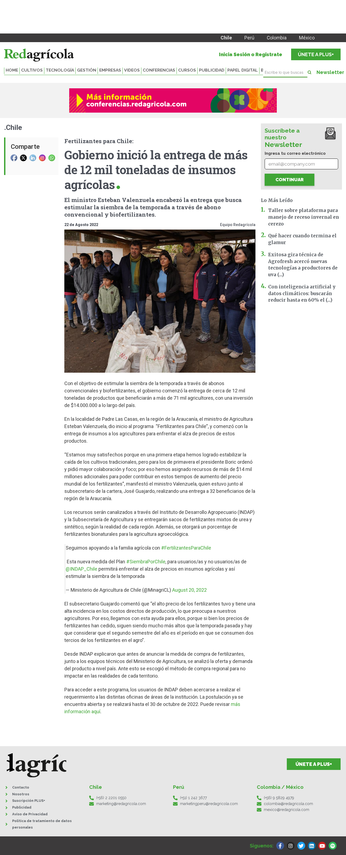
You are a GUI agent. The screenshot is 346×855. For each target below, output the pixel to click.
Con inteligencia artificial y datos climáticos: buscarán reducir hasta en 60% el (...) (301, 293)
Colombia (277, 38)
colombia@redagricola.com (288, 804)
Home (12, 70)
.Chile (13, 127)
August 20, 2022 (189, 590)
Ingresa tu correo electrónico (295, 153)
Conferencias (159, 70)
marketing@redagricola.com (121, 804)
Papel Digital (242, 70)
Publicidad (211, 70)
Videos (132, 70)
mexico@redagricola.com (286, 809)
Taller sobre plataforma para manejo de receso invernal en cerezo (303, 217)
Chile (226, 38)
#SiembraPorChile (145, 561)
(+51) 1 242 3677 (193, 798)
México (307, 38)
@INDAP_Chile (81, 569)
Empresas (110, 70)
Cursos (187, 70)
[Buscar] (309, 73)
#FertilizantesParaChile (186, 548)
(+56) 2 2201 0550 (111, 798)
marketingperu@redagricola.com (209, 804)
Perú (249, 38)
